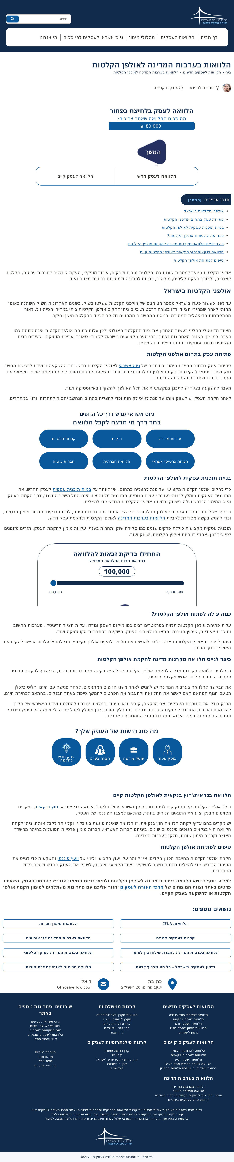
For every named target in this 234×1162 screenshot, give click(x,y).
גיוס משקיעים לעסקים (45, 1030)
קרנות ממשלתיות (117, 1006)
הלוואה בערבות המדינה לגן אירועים (58, 938)
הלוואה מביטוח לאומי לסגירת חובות (58, 966)
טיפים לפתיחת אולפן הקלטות (199, 260)
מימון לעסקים (189, 1032)
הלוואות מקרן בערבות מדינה (117, 1015)
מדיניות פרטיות (45, 1065)
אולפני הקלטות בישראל (204, 211)
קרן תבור (117, 1032)
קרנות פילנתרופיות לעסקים (116, 1042)
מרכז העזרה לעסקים (142, 887)
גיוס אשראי (129, 365)
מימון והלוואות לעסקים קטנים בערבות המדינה (188, 1095)
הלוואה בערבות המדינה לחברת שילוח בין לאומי (176, 952)
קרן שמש (116, 1068)
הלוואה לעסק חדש (188, 1024)
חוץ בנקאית (47, 807)
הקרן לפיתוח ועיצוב (117, 1019)
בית (228, 72)
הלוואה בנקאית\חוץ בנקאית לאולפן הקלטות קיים (182, 252)
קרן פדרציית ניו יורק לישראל (117, 1059)
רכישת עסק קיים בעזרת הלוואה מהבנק (188, 1068)
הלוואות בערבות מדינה (188, 1078)
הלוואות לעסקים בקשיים (188, 1055)
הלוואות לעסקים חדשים (202, 72)
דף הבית (209, 37)
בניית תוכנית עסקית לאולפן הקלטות (193, 227)
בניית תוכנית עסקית (72, 489)
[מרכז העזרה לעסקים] (212, 15)
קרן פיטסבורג (117, 1064)
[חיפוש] (12, 19)
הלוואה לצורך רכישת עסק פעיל (189, 1064)
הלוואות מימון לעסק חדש (188, 1028)
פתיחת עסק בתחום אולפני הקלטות (194, 219)
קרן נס (117, 1055)
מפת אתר (45, 1061)
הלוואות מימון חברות (58, 923)
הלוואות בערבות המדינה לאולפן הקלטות (161, 65)
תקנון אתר (45, 1057)
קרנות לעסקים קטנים (175, 938)
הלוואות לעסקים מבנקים (45, 1035)
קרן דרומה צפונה (117, 1051)
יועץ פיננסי (68, 858)
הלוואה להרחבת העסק (188, 1051)
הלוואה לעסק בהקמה (188, 1019)
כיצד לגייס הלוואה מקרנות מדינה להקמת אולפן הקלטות (176, 243)
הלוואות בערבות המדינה (141, 518)
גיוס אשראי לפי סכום (45, 1026)
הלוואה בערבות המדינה (188, 1086)
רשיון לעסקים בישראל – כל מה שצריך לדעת (175, 966)
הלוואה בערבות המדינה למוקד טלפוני (58, 952)
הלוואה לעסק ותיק (188, 1059)
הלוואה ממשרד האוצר (188, 1091)
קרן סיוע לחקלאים (117, 1024)
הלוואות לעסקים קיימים (188, 1042)
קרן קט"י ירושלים (117, 1028)
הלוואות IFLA (175, 923)
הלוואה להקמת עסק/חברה (188, 1015)
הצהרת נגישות (45, 1052)
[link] (149, 984)
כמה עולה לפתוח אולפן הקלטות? (195, 235)
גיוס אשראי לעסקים (45, 1021)
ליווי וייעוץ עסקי (45, 1039)
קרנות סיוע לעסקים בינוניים (188, 1100)
